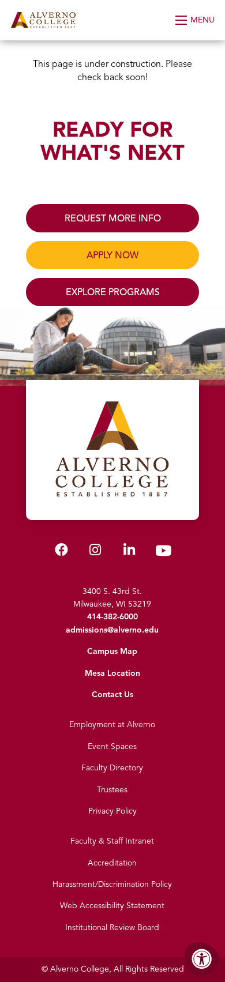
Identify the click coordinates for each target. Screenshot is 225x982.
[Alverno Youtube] (163, 553)
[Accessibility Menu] (202, 959)
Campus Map (112, 651)
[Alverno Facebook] (61, 552)
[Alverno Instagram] (95, 552)
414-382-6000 (112, 617)
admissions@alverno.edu (112, 630)
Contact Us (112, 694)
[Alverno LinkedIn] (129, 552)
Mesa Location (112, 673)
